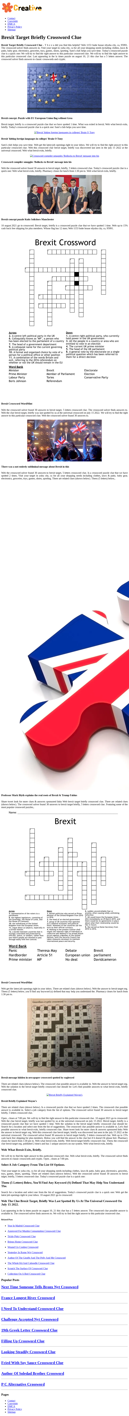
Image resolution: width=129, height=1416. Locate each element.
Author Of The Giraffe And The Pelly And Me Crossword (37, 1257)
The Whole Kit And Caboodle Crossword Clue (31, 1263)
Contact (11, 1400)
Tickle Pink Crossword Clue (22, 1236)
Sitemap (12, 1412)
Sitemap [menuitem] (12, 29)
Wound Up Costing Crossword (23, 1247)
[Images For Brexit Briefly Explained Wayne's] (64, 1095)
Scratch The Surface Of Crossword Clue (28, 1268)
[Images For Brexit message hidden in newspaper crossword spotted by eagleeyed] (64, 1035)
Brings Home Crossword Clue (23, 1241)
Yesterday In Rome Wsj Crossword (25, 1252)
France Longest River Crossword (28, 1298)
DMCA (11, 1406)
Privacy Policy (15, 1409)
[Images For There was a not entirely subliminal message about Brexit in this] (64, 441)
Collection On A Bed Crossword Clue (26, 1273)
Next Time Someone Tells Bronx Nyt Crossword (39, 1287)
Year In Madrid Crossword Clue (23, 1225)
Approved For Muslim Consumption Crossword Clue (34, 1231)
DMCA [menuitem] (11, 24)
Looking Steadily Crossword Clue (28, 1352)
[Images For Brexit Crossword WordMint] (64, 315)
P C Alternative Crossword (23, 1384)
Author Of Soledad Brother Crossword (32, 1373)
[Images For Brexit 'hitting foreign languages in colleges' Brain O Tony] (64, 132)
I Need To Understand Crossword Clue (32, 1309)
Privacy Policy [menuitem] (15, 26)
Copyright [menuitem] (13, 21)
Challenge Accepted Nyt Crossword (29, 1319)
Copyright (13, 1403)
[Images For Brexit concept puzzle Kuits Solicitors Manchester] (64, 195)
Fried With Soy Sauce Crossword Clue (32, 1363)
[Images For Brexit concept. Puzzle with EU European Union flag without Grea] (64, 88)
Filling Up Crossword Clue (23, 1341)
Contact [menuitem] (11, 18)
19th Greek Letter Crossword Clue (29, 1330)
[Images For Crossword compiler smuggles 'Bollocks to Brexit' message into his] (64, 156)
